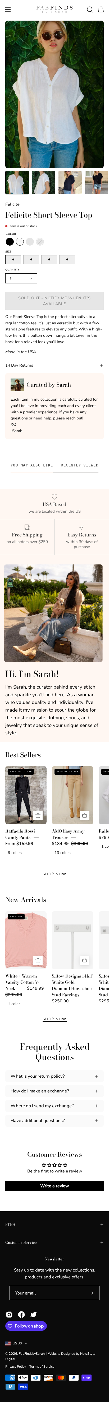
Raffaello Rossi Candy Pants (20, 834)
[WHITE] (20, 242)
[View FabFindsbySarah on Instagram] (9, 1315)
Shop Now (55, 874)
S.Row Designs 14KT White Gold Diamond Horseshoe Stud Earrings (72, 985)
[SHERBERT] (40, 242)
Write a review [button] (54, 1186)
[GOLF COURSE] (30, 242)
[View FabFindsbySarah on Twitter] (34, 1315)
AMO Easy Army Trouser (68, 834)
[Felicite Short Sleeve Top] (17, 182)
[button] (89, 9)
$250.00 (60, 1001)
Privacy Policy (15, 1366)
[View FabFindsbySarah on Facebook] (21, 1315)
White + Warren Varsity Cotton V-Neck (22, 982)
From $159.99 (19, 844)
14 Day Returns (19, 365)
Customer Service (21, 1242)
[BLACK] (10, 242)
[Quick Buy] (38, 815)
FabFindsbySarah (32, 1353)
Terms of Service (41, 1366)
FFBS (10, 1224)
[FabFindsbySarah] (54, 9)
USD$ (17, 1343)
